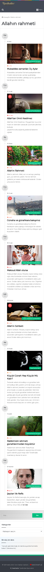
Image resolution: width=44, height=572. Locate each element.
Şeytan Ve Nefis (15, 493)
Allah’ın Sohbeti (15, 326)
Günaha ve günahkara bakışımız (23, 220)
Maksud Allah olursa (17, 270)
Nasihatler (15, 568)
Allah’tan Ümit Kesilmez (19, 118)
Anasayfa (6, 17)
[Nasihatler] (8, 4)
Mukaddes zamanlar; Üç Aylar (22, 69)
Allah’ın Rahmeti (15, 170)
